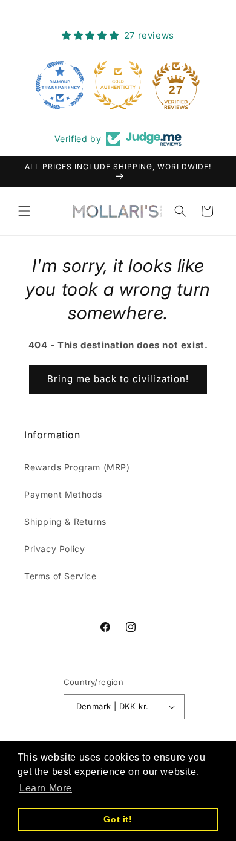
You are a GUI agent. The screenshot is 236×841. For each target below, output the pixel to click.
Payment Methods (63, 494)
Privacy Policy (54, 549)
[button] (24, 211)
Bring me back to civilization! (118, 379)
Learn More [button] (45, 788)
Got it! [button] (117, 819)
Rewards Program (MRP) (77, 467)
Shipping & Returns (65, 521)
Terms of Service (60, 576)
